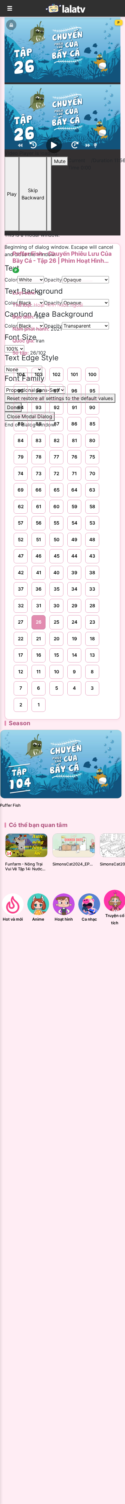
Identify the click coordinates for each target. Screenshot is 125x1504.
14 (74, 655)
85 (92, 424)
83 (38, 440)
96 (74, 391)
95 (92, 391)
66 (38, 490)
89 (21, 424)
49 (74, 539)
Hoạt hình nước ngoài (58, 305)
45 (56, 556)
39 (74, 572)
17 (20, 655)
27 (20, 622)
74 (20, 473)
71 (74, 473)
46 (38, 556)
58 (92, 506)
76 (74, 457)
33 (92, 589)
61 (38, 506)
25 (56, 622)
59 (74, 506)
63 (92, 490)
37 (21, 589)
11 (38, 672)
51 (38, 539)
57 (20, 523)
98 (38, 391)
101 (74, 374)
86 (74, 424)
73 (39, 473)
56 (39, 523)
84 (21, 440)
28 (92, 606)
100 (92, 374)
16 (38, 655)
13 (92, 655)
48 (92, 539)
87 (56, 424)
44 (74, 556)
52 (20, 539)
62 (21, 506)
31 (38, 606)
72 (56, 473)
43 (92, 556)
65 (56, 490)
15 (56, 655)
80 (92, 440)
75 (92, 457)
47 (21, 556)
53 (92, 523)
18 (92, 639)
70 (92, 473)
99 (21, 391)
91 (74, 407)
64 (74, 490)
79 (21, 457)
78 (39, 457)
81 (74, 440)
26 (39, 622)
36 (38, 589)
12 (20, 672)
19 (74, 639)
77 (56, 457)
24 (74, 622)
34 (74, 589)
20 (56, 639)
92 (56, 407)
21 (38, 639)
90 (92, 407)
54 (74, 523)
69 (21, 490)
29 (74, 606)
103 (39, 374)
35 (56, 589)
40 (56, 572)
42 (21, 572)
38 (92, 572)
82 (56, 440)
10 (56, 672)
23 (92, 622)
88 (38, 424)
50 (56, 539)
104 (21, 374)
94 (21, 407)
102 (56, 374)
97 (56, 391)
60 (56, 506)
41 (38, 572)
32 (21, 606)
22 (20, 639)
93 (38, 407)
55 (56, 523)
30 (56, 606)
